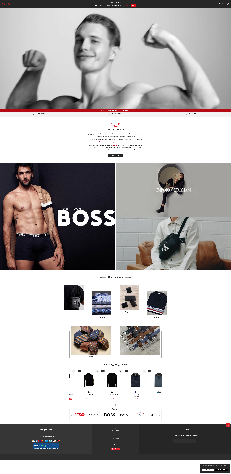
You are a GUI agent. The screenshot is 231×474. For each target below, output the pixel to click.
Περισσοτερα (115, 155)
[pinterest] (118, 449)
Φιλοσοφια (12, 434)
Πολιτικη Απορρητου (82, 434)
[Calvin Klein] (173, 243)
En (216, 4)
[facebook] (112, 449)
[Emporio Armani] (173, 190)
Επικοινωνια (19, 434)
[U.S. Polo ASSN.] (138, 415)
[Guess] (153, 415)
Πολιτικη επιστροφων (52, 434)
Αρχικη (6, 434)
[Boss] (108, 415)
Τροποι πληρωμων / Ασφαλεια (68, 434)
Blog (25, 434)
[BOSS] (57, 216)
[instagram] (115, 449)
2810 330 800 (38, 115)
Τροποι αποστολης (40, 434)
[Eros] (6, 4)
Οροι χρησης (31, 434)
